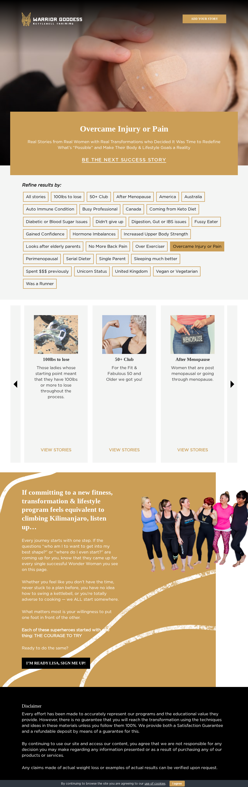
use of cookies (155, 783)
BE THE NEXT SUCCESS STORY (124, 160)
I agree (177, 783)
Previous (15, 384)
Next (232, 384)
